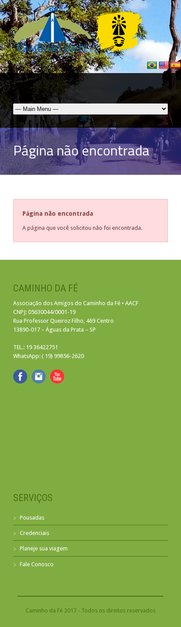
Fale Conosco (37, 564)
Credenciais (34, 533)
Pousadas (32, 517)
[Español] (175, 68)
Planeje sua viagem (44, 548)
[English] (164, 68)
